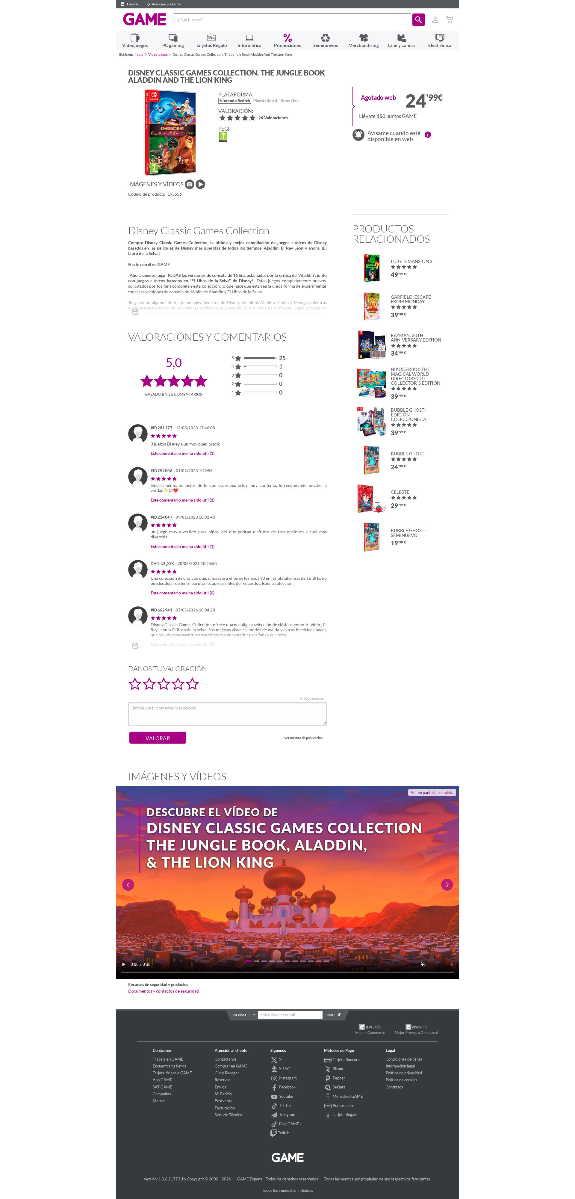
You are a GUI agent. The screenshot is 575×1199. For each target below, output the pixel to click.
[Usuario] (435, 19)
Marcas (159, 1100)
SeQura (339, 1087)
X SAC (284, 1068)
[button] (418, 19)
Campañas (162, 1093)
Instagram (287, 1078)
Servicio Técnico (228, 1114)
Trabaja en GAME (168, 1059)
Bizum (337, 1068)
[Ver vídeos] (200, 184)
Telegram (286, 1114)
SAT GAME (162, 1087)
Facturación (225, 1108)
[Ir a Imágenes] (189, 184)
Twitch (283, 1132)
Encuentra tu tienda (170, 1066)
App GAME (162, 1079)
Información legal (400, 1066)
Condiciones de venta (404, 1059)
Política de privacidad (404, 1072)
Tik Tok (285, 1105)
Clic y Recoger (227, 1072)
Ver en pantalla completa (432, 792)
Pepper (338, 1078)
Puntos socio (343, 1105)
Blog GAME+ (290, 1123)
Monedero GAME (347, 1096)
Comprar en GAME (231, 1066)
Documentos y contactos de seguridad (163, 991)
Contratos (394, 1087)
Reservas (223, 1079)
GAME (145, 19)
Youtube (285, 1096)
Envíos (220, 1087)
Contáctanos (226, 1059)
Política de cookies (401, 1079)
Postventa (223, 1100)
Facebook (287, 1087)
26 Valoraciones (273, 118)
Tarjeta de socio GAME (172, 1072)
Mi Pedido (223, 1093)
